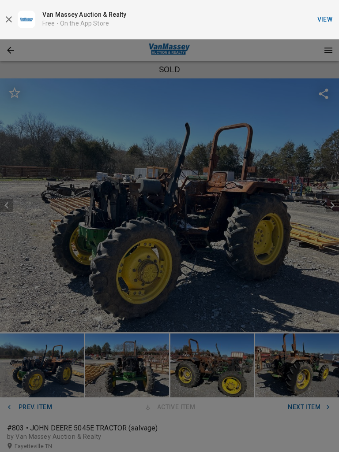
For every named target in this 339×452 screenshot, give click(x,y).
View (325, 19)
